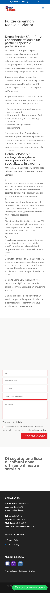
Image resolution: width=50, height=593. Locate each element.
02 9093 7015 (15, 515)
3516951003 (19, 519)
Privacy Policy (13, 540)
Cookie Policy (13, 544)
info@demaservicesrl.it (22, 526)
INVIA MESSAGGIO (34, 435)
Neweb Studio (28, 571)
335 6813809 (19, 522)
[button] (30, 587)
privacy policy (39, 430)
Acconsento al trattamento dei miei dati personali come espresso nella (24, 428)
